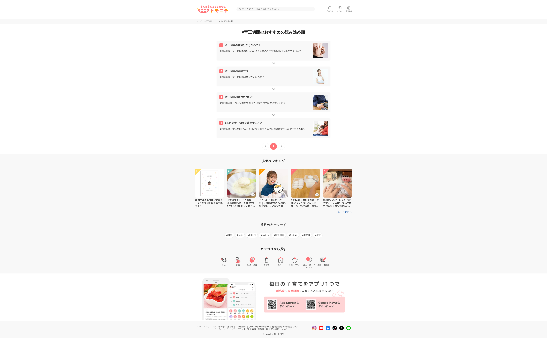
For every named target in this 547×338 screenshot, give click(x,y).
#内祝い (265, 235)
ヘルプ (207, 326)
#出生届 (293, 235)
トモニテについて (220, 329)
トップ (198, 21)
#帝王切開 (208, 21)
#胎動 (240, 235)
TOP (199, 326)
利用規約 (242, 326)
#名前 (318, 235)
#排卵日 (252, 235)
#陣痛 (229, 235)
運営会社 (231, 326)
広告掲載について (279, 329)
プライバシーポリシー (259, 326)
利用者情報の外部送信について (286, 326)
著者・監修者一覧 (260, 329)
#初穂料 (306, 235)
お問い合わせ (218, 326)
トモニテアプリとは (240, 329)
